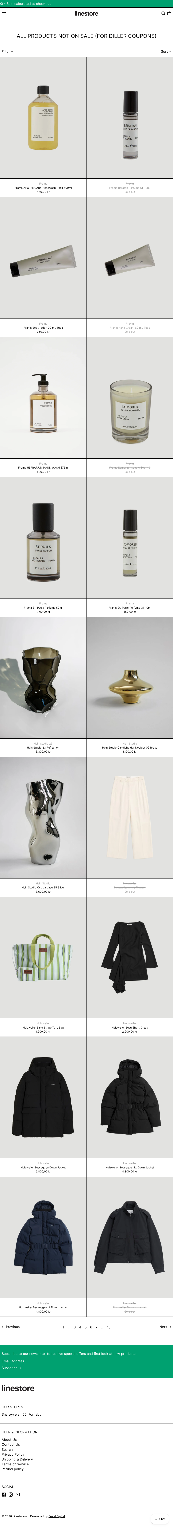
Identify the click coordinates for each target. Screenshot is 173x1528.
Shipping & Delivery (17, 1459)
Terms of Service (15, 1464)
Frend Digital (57, 1516)
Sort (164, 51)
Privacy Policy (13, 1454)
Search (7, 1449)
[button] (163, 13)
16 (109, 1327)
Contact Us (11, 1444)
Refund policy (13, 1469)
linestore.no (21, 1516)
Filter (6, 51)
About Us (9, 1439)
